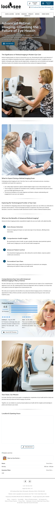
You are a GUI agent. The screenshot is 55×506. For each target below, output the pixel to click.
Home (8, 499)
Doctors (17, 14)
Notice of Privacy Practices (11, 501)
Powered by (18, 496)
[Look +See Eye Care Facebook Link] (25, 481)
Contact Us (27, 15)
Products (30, 14)
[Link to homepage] (14, 5)
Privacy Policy (22, 501)
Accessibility (20, 499)
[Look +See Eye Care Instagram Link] (29, 481)
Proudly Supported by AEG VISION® (41, 496)
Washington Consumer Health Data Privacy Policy (37, 501)
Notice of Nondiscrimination (31, 499)
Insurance (24, 14)
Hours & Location (9, 14)
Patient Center (45, 14)
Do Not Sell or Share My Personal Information (27, 502)
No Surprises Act (43, 499)
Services (37, 14)
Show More (49, 463)
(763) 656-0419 (41, 491)
